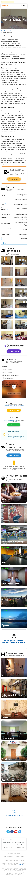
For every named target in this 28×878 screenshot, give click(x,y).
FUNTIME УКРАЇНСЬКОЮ (8, 1)
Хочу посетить (14, 410)
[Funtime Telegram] (8, 831)
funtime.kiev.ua (20, 864)
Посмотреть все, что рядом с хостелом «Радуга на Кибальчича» (14, 641)
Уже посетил (15, 425)
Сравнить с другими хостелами (14, 243)
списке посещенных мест (10, 420)
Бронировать (14, 179)
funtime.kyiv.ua (9, 856)
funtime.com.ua (19, 856)
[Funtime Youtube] (16, 831)
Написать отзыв (14, 455)
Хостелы (6, 30)
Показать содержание (11, 36)
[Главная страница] (1, 30)
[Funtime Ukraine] (5, 6)
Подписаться (20, 847)
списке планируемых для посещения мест (14, 406)
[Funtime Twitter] (20, 831)
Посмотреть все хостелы (14, 816)
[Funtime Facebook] (12, 831)
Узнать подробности (18, 437)
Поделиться (14, 351)
